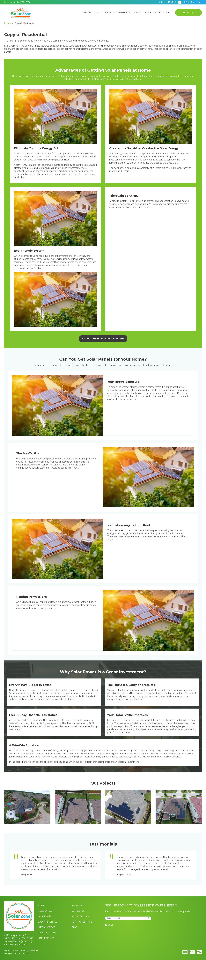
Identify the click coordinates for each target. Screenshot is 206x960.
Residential (89, 12)
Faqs (74, 927)
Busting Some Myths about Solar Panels (103, 339)
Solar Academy (47, 932)
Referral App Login (192, 2)
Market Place (161, 12)
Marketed (18, 953)
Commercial (104, 12)
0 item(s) (190, 13)
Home (7, 23)
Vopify (27, 953)
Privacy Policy (80, 916)
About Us (76, 905)
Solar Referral (123, 12)
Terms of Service (81, 922)
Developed (8, 953)
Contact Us (78, 911)
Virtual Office (142, 12)
